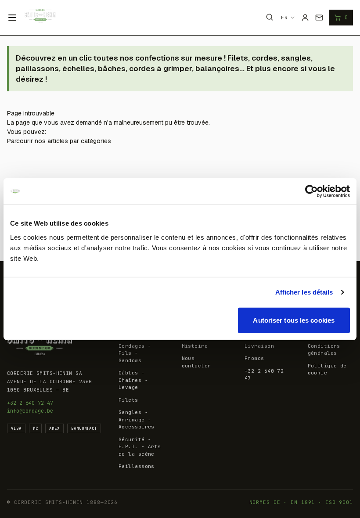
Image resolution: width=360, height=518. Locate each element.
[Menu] (12, 17)
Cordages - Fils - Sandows (135, 353)
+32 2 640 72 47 (30, 402)
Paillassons (137, 466)
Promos (254, 358)
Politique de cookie (327, 369)
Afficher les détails (304, 292)
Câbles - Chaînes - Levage (133, 380)
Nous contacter (196, 362)
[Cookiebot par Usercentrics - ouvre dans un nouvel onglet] (311, 191)
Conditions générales (324, 349)
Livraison (259, 346)
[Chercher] (269, 17)
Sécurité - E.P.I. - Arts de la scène (140, 446)
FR (284, 17)
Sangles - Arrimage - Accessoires (137, 419)
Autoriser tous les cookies (294, 320)
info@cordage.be (30, 410)
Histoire (195, 346)
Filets (128, 400)
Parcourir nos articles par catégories (59, 141)
